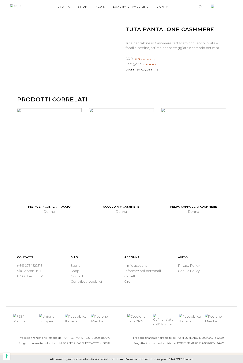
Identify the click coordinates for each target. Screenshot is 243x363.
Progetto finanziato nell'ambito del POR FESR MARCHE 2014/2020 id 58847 (64, 343)
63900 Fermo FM (30, 276)
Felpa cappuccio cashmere (193, 206)
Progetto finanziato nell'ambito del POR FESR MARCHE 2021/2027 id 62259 (178, 337)
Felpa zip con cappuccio (49, 206)
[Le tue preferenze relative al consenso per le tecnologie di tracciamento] (6, 356)
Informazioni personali (142, 271)
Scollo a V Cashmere (121, 206)
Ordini (129, 281)
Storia (75, 265)
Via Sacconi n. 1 (29, 271)
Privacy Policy (189, 265)
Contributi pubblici (86, 281)
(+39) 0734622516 (29, 265)
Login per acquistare (141, 69)
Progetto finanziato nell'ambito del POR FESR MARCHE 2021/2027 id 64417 (178, 343)
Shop (75, 271)
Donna (150, 64)
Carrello (130, 276)
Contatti (77, 276)
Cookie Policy (189, 271)
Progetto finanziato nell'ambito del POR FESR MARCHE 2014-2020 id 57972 (64, 337)
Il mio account (135, 265)
